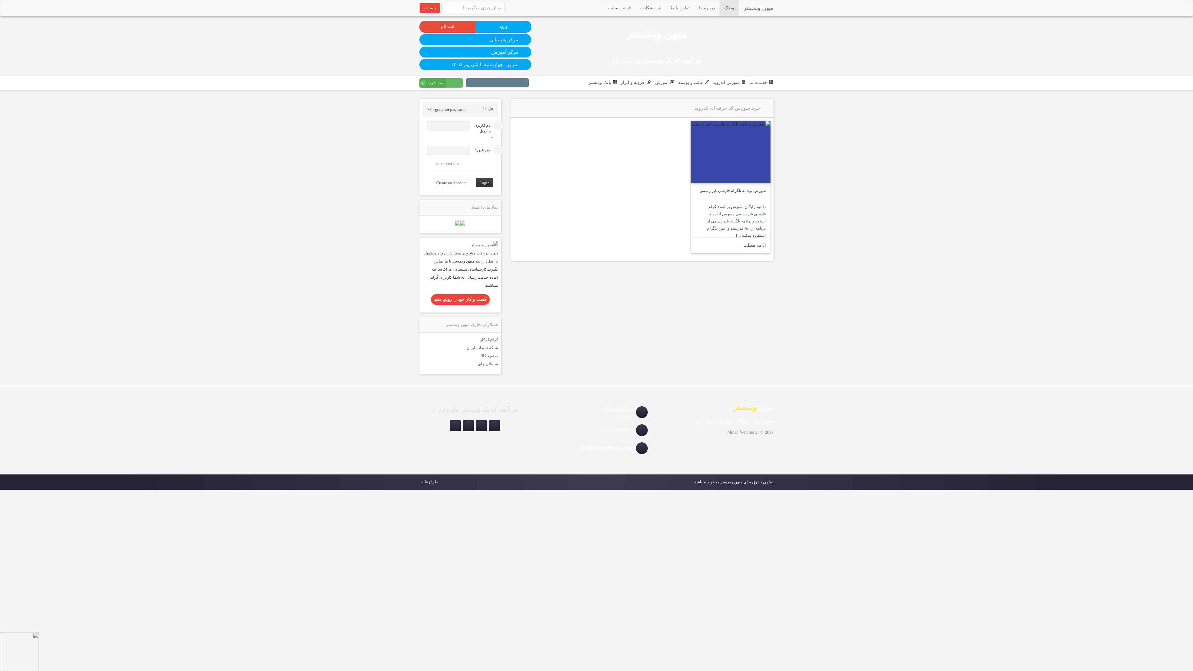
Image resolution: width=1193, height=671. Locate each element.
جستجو (429, 8)
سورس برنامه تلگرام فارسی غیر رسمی (732, 190)
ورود (503, 26)
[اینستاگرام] (523, 83)
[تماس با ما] (484, 244)
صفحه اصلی (762, 421)
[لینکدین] (501, 83)
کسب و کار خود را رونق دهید (460, 299)
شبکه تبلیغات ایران (482, 347)
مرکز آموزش (505, 52)
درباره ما (707, 8)
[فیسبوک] (486, 83)
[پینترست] (508, 83)
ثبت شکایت (650, 8)
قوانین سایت (619, 8)
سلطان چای (488, 364)
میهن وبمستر (758, 8)
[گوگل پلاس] (478, 83)
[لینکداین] (468, 425)
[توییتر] (493, 83)
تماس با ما (680, 8)
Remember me (449, 164)
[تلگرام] (516, 83)
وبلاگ (729, 8)
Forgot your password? (446, 109)
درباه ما (726, 421)
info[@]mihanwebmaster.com (605, 448)
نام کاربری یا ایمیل (482, 128)
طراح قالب (428, 482)
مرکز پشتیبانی (504, 39)
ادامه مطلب (754, 245)
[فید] (471, 83)
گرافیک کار (489, 339)
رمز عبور (484, 150)
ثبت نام (447, 26)
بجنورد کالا (489, 356)
